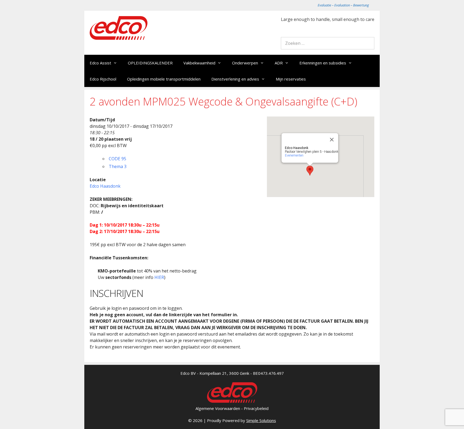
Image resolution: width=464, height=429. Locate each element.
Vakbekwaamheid (199, 63)
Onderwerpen (245, 63)
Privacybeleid (256, 408)
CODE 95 (117, 159)
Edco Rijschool (103, 79)
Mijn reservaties (291, 79)
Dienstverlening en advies (235, 79)
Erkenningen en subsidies (322, 63)
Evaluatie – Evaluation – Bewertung (343, 5)
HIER (159, 277)
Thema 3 (117, 166)
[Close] (331, 139)
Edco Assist (100, 63)
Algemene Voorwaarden (217, 408)
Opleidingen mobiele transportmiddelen (164, 79)
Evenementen (294, 155)
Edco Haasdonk (105, 186)
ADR (279, 63)
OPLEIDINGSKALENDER (150, 63)
